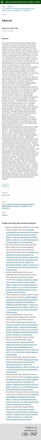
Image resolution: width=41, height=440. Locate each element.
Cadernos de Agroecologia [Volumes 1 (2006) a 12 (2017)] (22, 2)
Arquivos (10, 6)
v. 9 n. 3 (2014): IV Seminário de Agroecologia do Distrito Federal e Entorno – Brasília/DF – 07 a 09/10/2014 (18, 9)
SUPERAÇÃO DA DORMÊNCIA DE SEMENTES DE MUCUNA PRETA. (22, 396)
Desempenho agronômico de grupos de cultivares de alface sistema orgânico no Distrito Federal (22, 324)
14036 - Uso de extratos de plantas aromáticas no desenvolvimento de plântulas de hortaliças (22, 411)
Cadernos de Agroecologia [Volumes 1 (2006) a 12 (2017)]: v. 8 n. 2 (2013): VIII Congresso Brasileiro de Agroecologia (22, 352)
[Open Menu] (2, 2)
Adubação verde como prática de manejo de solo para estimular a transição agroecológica (22, 362)
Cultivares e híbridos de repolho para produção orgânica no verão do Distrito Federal (22, 282)
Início (3, 6)
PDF (6, 185)
